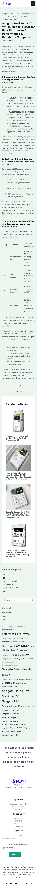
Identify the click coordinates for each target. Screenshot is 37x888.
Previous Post (18, 386)
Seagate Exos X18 (21, 683)
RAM (3, 592)
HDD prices (6, 650)
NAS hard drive (6, 655)
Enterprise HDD (9, 638)
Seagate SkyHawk (11, 717)
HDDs (4, 578)
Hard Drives (21, 645)
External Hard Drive (18, 641)
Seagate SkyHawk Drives (11, 725)
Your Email (18, 835)
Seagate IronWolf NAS (11, 710)
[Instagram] (21, 883)
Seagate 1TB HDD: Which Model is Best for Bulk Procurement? (17, 438)
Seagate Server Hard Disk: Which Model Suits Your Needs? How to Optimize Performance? (18, 515)
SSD (21, 728)
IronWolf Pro (23, 650)
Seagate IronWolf (11, 706)
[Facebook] (6, 883)
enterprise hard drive (9, 630)
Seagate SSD (25, 724)
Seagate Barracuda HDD (25, 659)
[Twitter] (16, 883)
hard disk (27, 641)
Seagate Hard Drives (12, 696)
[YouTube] (11, 883)
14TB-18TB (18, 824)
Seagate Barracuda (9, 659)
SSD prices (26, 728)
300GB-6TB (18, 818)
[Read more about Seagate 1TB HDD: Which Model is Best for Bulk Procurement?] (18, 421)
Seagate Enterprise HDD (10, 679)
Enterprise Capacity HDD (18, 804)
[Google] (26, 883)
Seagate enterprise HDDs (25, 679)
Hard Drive (7, 646)
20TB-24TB (18, 827)
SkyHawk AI (14, 728)
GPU (3, 574)
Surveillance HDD (10, 735)
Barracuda (4, 627)
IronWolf (14, 650)
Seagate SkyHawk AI (10, 721)
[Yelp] (31, 883)
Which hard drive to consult (18, 844)
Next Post (18, 391)
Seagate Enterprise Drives (9, 662)
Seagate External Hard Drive (9, 686)
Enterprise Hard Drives (16, 633)
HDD (32, 646)
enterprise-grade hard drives (16, 627)
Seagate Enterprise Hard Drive (10, 665)
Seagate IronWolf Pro (10, 714)
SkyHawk (5, 728)
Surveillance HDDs (12, 588)
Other (4, 619)
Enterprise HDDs (12, 581)
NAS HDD (14, 655)
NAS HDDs (9, 584)
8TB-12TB (18, 821)
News (4, 616)
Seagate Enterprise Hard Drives (18, 672)
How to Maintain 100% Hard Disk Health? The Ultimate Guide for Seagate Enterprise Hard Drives (18, 476)
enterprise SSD (7, 641)
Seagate (23, 654)
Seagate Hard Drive (15, 691)
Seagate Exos (8, 683)
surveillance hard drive (11, 731)
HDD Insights (7, 41)
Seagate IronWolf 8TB (27, 706)
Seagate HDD (11, 701)
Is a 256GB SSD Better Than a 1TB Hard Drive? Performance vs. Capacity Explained (17, 553)
